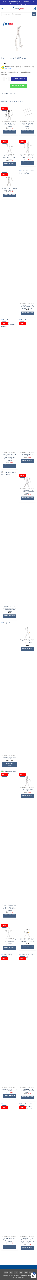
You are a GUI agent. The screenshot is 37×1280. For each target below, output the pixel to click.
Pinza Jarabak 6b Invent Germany (27, 455)
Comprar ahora (18, 86)
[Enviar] (34, 14)
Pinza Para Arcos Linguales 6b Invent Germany (9, 157)
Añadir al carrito (19, 78)
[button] (2, 8)
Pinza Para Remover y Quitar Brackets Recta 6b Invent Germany (27, 306)
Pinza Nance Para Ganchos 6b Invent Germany (9, 125)
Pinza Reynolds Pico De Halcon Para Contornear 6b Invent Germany (9, 908)
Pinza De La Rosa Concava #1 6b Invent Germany (27, 491)
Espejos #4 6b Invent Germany (9, 757)
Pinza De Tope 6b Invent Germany (27, 790)
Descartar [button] (32, 4)
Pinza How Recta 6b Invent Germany (27, 156)
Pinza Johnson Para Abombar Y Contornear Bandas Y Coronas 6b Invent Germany (9, 457)
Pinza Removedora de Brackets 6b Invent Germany (9, 941)
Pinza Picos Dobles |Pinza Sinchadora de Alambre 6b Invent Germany (9, 609)
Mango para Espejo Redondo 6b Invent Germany (27, 125)
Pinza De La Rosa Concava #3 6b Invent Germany (27, 1090)
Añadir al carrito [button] (9, 130)
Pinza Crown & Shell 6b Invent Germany (9, 189)
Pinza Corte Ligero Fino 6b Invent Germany (27, 642)
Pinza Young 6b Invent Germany (9, 1089)
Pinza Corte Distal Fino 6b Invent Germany (27, 940)
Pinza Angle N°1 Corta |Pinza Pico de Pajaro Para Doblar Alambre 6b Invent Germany (27, 1241)
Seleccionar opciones (9, 764)
